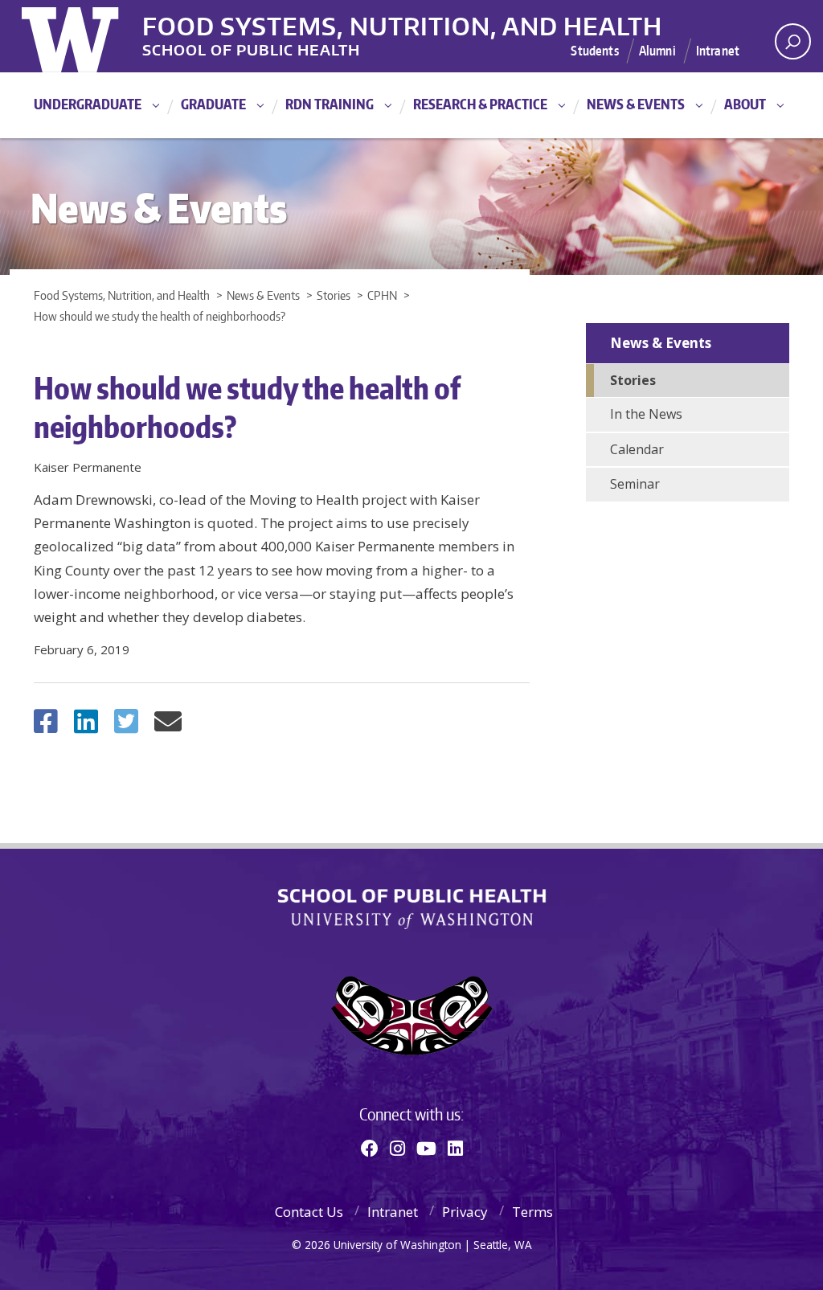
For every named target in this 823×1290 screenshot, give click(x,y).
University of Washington (87, 36)
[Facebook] (370, 1148)
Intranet (717, 51)
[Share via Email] (168, 726)
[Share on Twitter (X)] (126, 726)
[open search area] (793, 41)
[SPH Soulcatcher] (411, 1015)
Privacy (465, 1211)
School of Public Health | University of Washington (412, 909)
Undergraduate (87, 104)
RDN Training (329, 104)
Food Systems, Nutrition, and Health (402, 23)
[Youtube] (426, 1148)
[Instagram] (397, 1148)
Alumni (657, 51)
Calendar (637, 449)
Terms (532, 1211)
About (745, 104)
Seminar (635, 484)
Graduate (213, 104)
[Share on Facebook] (46, 726)
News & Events (636, 104)
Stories (633, 380)
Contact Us (309, 1211)
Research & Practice (480, 104)
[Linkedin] (455, 1148)
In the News (646, 414)
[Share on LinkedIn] (86, 726)
